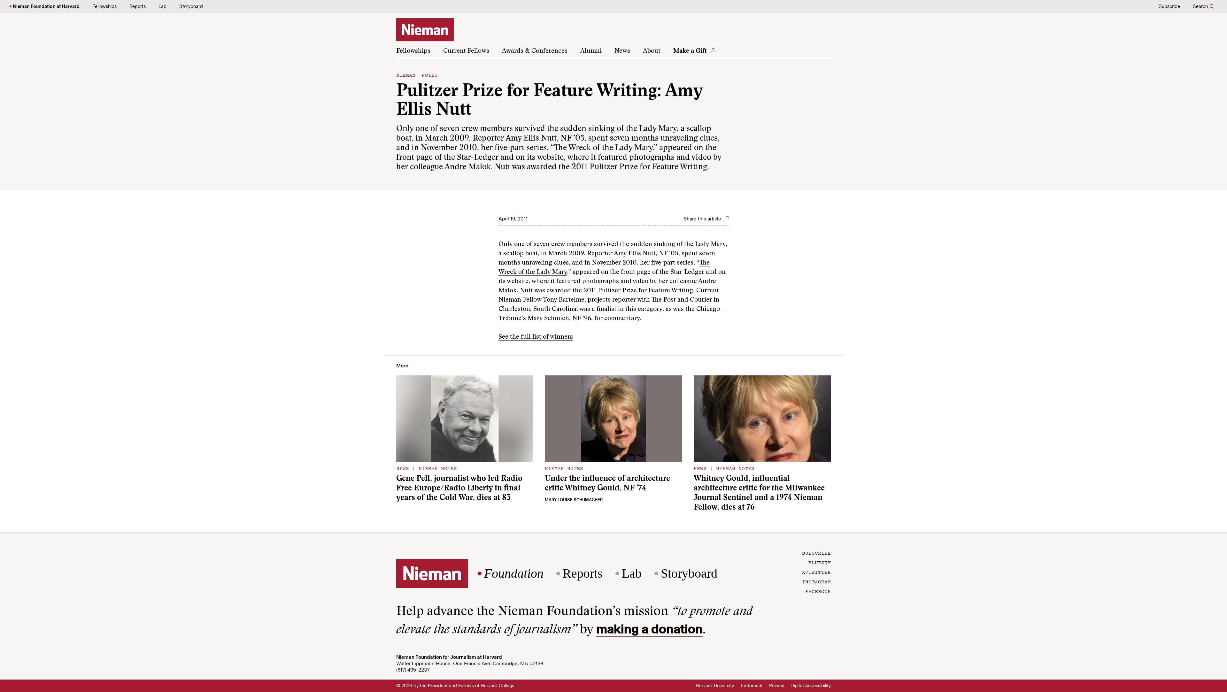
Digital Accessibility (811, 685)
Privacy (776, 685)
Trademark (751, 685)
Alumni (591, 51)
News (622, 51)
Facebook (818, 591)
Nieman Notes (417, 75)
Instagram (816, 581)
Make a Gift (690, 51)
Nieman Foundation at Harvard (46, 6)
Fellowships (104, 6)
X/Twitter (816, 571)
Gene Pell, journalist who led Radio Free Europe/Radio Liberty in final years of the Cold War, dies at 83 (459, 488)
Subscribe (1169, 6)
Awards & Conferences (534, 51)
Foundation (514, 573)
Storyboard (191, 6)
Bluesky (819, 562)
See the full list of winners (535, 337)
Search (1200, 6)
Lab (162, 6)
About (651, 51)
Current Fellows (466, 51)
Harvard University (715, 685)
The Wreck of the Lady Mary (603, 148)
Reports (137, 6)
